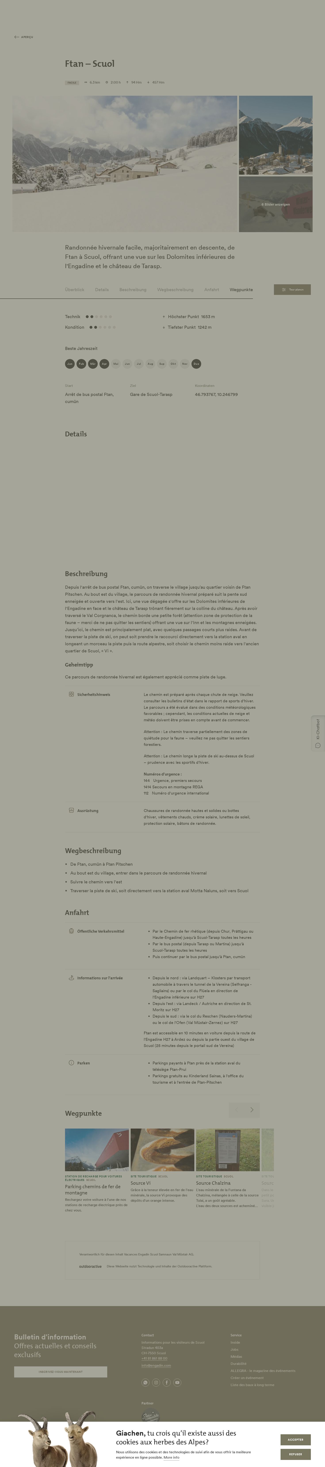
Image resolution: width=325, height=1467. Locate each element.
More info (171, 1457)
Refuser (295, 1454)
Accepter (296, 1439)
